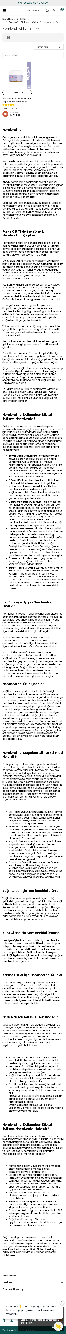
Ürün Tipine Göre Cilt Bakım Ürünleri (21, 22)
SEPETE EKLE (17, 92)
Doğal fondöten (18, 1219)
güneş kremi (31, 1096)
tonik (43, 1172)
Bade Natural (9, 19)
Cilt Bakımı (25, 19)
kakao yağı (35, 272)
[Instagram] (12, 1320)
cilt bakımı (8, 715)
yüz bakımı (8, 1030)
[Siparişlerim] (54, 11)
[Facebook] (4, 1320)
